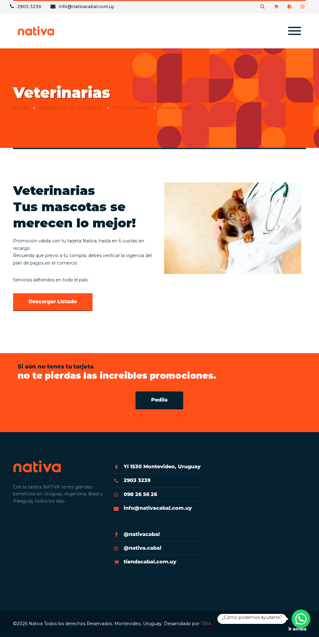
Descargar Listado (53, 301)
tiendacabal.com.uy (150, 562)
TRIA (206, 623)
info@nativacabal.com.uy (158, 508)
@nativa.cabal (142, 548)
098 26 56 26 (140, 494)
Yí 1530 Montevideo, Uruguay (162, 466)
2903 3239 (137, 480)
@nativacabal (142, 534)
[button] (301, 619)
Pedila (159, 400)
